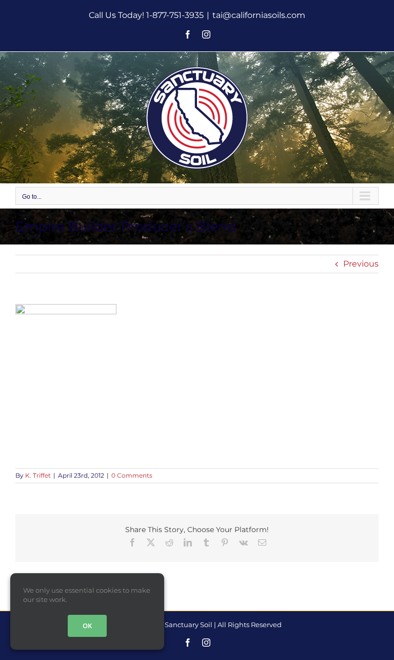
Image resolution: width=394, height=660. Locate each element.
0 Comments (131, 475)
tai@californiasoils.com (258, 15)
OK (87, 625)
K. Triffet (38, 475)
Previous (361, 264)
